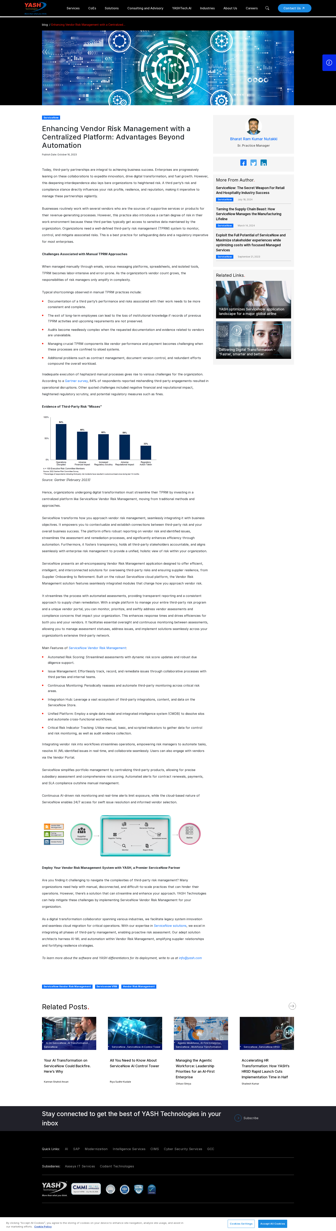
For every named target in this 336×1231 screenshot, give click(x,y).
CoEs (92, 8)
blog (45, 24)
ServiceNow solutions (170, 926)
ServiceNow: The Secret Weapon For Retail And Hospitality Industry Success (250, 190)
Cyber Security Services (183, 1149)
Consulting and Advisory (145, 8)
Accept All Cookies (272, 1223)
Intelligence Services (129, 1149)
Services (73, 8)
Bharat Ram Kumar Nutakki (253, 139)
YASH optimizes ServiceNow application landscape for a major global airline (251, 311)
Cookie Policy (43, 1226)
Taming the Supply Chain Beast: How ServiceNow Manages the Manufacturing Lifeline (248, 214)
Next (296, 1005)
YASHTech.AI (181, 8)
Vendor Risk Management (139, 986)
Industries (207, 8)
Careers (252, 8)
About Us (230, 8)
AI (66, 1149)
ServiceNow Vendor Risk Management (97, 648)
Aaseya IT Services (80, 1166)
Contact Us (292, 8)
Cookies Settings (241, 1223)
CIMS (154, 1149)
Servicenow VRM (106, 986)
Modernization (96, 1149)
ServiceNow (225, 199)
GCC (210, 1149)
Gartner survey (76, 381)
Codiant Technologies (117, 1166)
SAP (76, 1149)
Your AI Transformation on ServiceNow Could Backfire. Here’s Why (67, 1066)
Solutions (112, 8)
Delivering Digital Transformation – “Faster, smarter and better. (247, 352)
